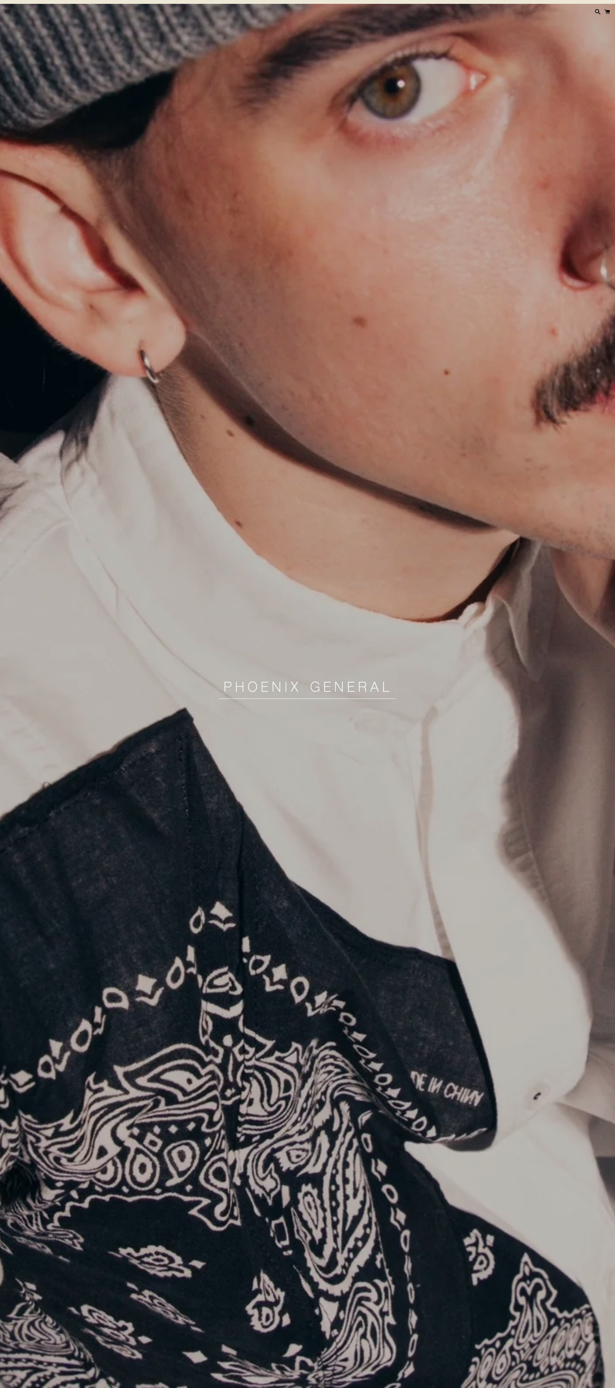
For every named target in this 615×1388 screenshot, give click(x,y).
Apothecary (268, 1381)
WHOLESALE (371, 1381)
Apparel (240, 1381)
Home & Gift (324, 1381)
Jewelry (296, 1381)
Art (348, 1381)
